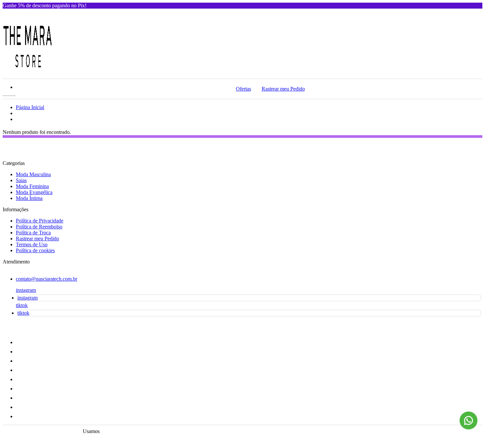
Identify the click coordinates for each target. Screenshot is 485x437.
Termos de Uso (32, 244)
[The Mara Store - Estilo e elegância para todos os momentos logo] (27, 69)
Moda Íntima (29, 198)
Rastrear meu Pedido (283, 89)
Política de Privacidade (39, 220)
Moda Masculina (33, 174)
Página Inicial (30, 107)
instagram (26, 290)
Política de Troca (33, 232)
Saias (21, 180)
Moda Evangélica (34, 192)
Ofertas (243, 89)
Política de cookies (35, 250)
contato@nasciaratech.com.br (46, 279)
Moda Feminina (32, 186)
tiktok (22, 305)
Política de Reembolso (39, 226)
